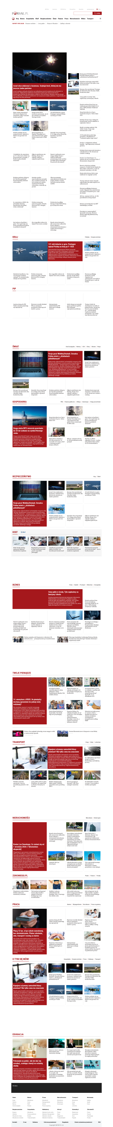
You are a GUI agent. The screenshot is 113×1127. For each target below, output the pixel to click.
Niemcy (78, 355)
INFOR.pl (47, 9)
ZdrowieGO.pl (72, 9)
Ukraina (94, 355)
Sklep (99, 9)
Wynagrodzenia (77, 913)
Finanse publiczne (70, 410)
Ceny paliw (41, 23)
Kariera (69, 913)
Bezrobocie (86, 913)
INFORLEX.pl (63, 9)
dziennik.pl (54, 9)
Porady (98, 884)
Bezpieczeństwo (95, 246)
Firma (70, 593)
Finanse (92, 884)
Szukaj (98, 13)
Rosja (98, 355)
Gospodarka (67, 968)
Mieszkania (89, 826)
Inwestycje (85, 410)
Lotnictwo (97, 751)
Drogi (87, 751)
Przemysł (82, 593)
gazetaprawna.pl (90, 9)
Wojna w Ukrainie (52, 23)
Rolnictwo (89, 593)
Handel (76, 593)
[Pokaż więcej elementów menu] (100, 18)
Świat (98, 485)
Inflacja (78, 410)
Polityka (87, 246)
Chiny (88, 355)
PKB (62, 410)
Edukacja (90, 968)
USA (83, 355)
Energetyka (97, 593)
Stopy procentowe (95, 410)
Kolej (91, 751)
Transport (97, 968)
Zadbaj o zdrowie (65, 23)
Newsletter (81, 9)
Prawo (87, 884)
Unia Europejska (70, 355)
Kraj (95, 485)
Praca (84, 968)
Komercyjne (97, 826)
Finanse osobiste (30, 23)
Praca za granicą (95, 913)
